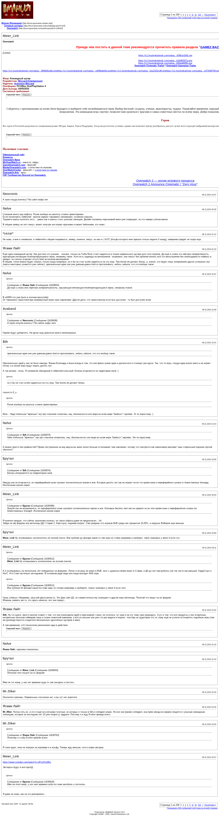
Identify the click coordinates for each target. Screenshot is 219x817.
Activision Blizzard (24, 83)
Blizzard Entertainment (30, 81)
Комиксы (8, 157)
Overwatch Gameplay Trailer (181, 65)
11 (193, 15)
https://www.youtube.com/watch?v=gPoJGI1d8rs (27, 762)
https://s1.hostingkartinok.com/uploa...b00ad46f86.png (165, 63)
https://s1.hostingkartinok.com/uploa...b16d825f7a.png (165, 60)
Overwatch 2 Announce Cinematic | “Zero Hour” (165, 184)
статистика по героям (46, 170)
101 (199, 15)
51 (196, 15)
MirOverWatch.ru (12, 162)
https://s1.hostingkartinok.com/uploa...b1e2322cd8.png (139, 71)
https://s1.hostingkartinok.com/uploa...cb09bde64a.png (84, 71)
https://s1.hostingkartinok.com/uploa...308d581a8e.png (30, 71)
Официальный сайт (13, 154)
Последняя (210, 15)
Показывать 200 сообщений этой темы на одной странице (192, 18)
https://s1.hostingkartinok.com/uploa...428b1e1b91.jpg (165, 55)
